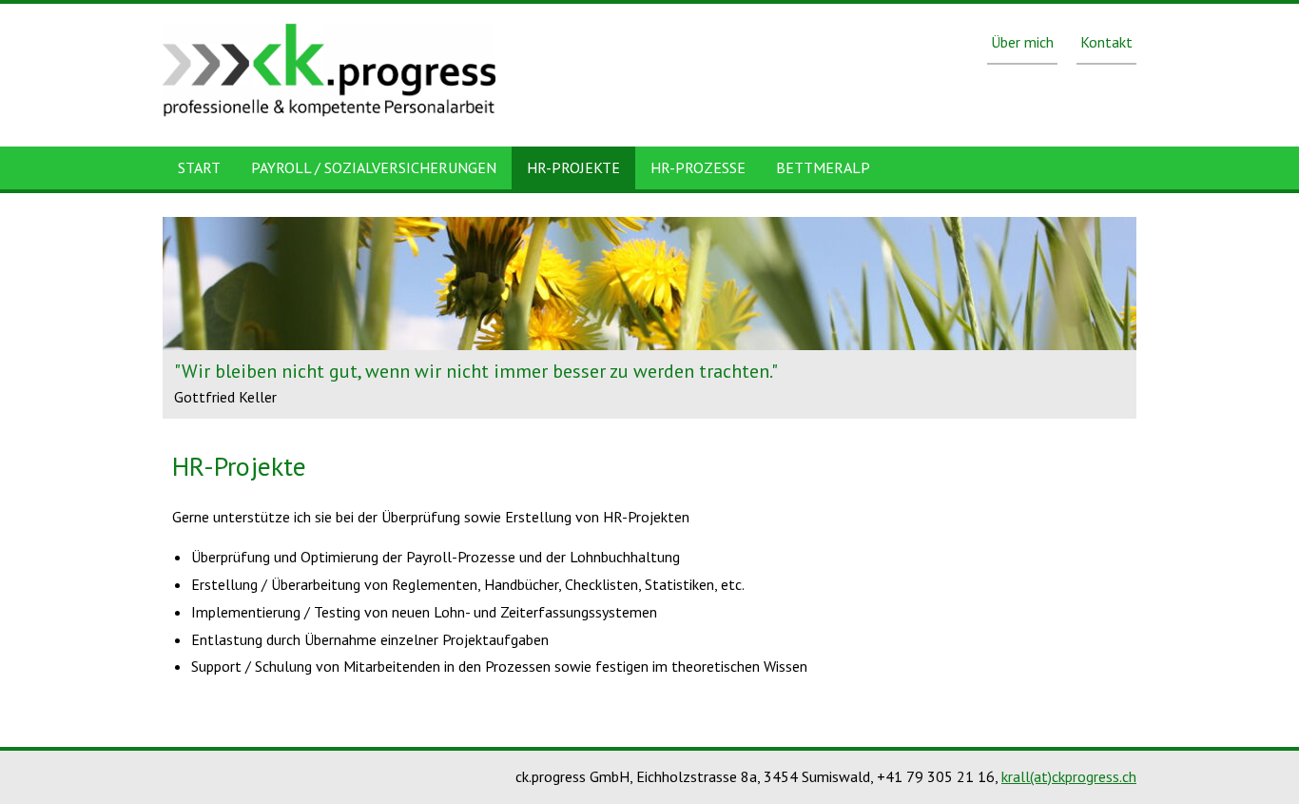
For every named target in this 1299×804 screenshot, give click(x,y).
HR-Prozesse (698, 167)
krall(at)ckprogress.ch (1068, 776)
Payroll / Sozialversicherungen (373, 167)
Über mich (1022, 41)
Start (199, 167)
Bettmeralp (823, 167)
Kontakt (1106, 41)
